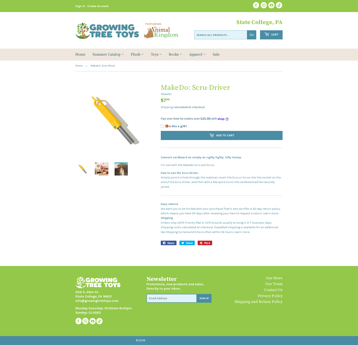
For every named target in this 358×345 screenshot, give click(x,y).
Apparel (196, 54)
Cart (274, 34)
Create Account (97, 6)
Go (251, 35)
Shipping (167, 107)
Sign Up (204, 298)
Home (80, 54)
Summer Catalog (107, 54)
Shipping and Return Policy (259, 301)
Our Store (274, 278)
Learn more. (271, 213)
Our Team (274, 284)
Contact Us (273, 290)
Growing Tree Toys (159, 340)
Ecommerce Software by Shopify (197, 340)
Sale (216, 54)
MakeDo (166, 94)
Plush (136, 54)
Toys (155, 54)
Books (174, 54)
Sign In (80, 6)
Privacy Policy (270, 296)
